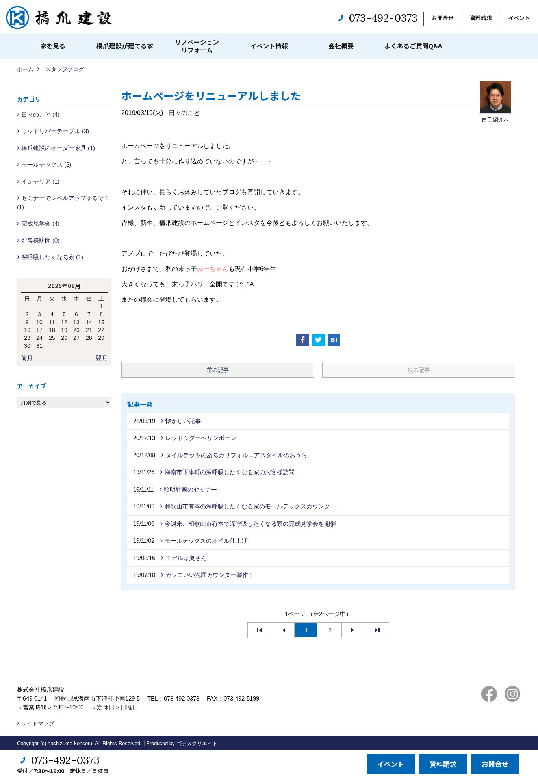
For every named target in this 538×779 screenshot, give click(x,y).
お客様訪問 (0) (40, 240)
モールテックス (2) (46, 164)
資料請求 (481, 18)
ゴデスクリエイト (196, 743)
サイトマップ (37, 723)
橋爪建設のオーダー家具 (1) (58, 148)
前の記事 (218, 370)
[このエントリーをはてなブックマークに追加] (334, 340)
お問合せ (443, 18)
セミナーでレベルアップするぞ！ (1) (63, 202)
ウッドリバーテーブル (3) (55, 131)
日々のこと (184, 112)
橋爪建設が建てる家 (124, 45)
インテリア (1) (40, 181)
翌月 (102, 357)
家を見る (52, 45)
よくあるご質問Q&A (413, 45)
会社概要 (341, 45)
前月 (27, 357)
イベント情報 (269, 45)
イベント (519, 18)
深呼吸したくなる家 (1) (52, 257)
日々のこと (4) (40, 114)
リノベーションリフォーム (197, 45)
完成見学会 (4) (40, 223)
